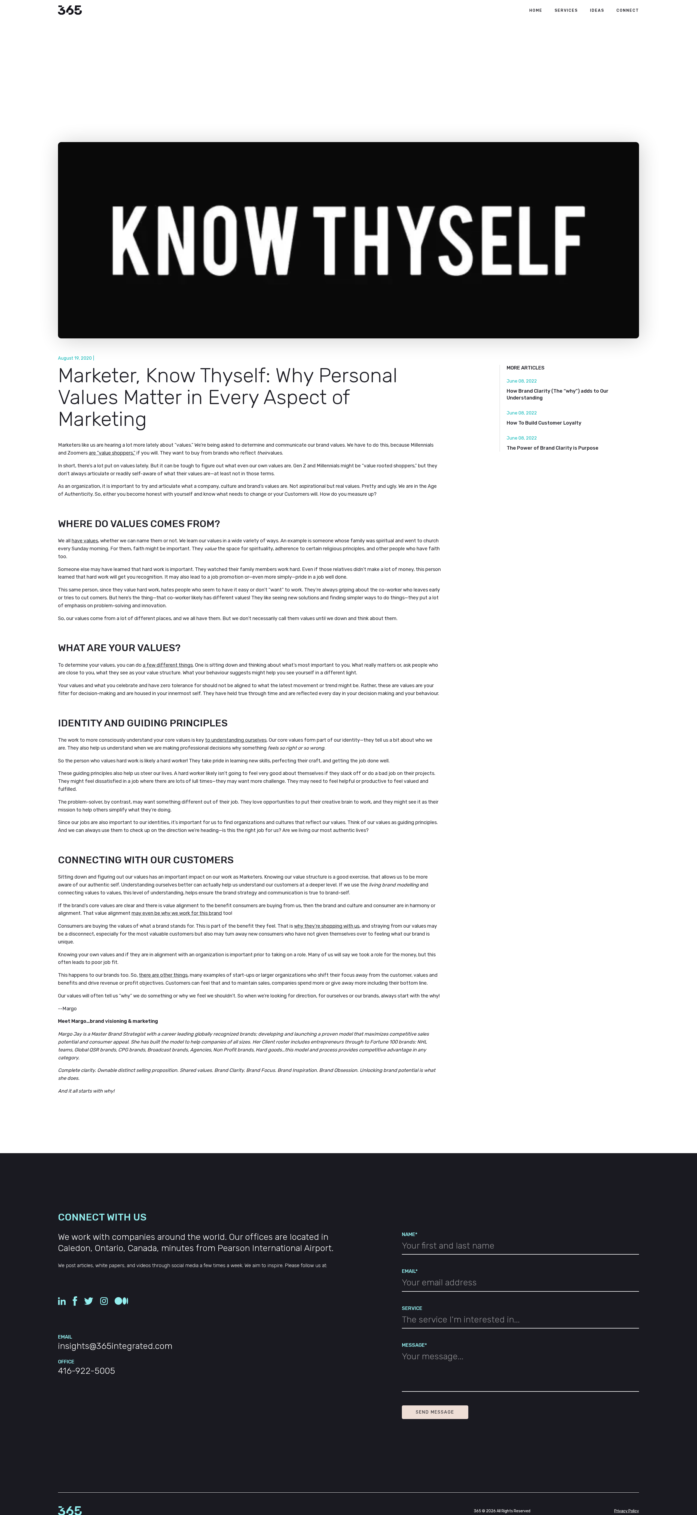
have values (85, 541)
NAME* (409, 1234)
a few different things (168, 665)
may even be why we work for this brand (177, 913)
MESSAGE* (414, 1345)
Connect (627, 11)
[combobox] (520, 1321)
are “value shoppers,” (112, 453)
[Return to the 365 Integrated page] (70, 10)
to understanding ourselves (236, 740)
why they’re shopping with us (326, 926)
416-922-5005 (86, 1371)
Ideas (597, 11)
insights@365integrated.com (115, 1346)
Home (535, 11)
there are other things (163, 975)
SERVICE (412, 1308)
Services (566, 11)
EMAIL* (410, 1271)
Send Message (435, 1412)
